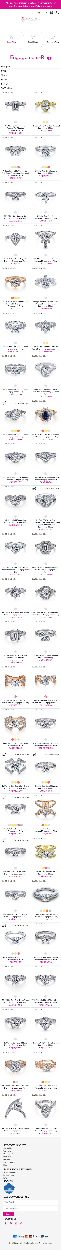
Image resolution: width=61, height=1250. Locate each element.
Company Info (8, 1162)
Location (6, 1159)
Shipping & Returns (11, 1154)
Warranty (7, 1151)
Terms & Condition (10, 1172)
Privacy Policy (8, 1175)
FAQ (5, 1178)
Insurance (7, 1157)
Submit (9, 1214)
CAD (43, 12)
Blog (5, 1165)
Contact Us (7, 1148)
